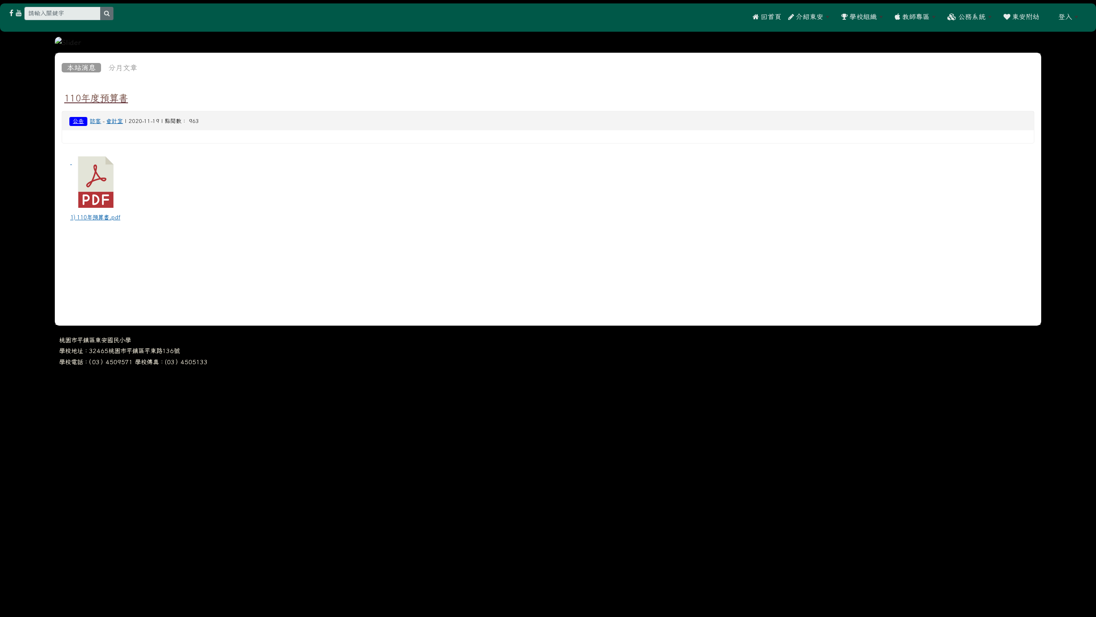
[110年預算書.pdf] (96, 182)
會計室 (114, 121)
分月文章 (122, 67)
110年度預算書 (96, 98)
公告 (78, 121)
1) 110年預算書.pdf (95, 217)
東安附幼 (1024, 16)
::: (1048, 17)
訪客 (95, 121)
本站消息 (81, 67)
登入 (1065, 16)
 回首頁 (767, 16)
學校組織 (862, 16)
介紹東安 (808, 16)
